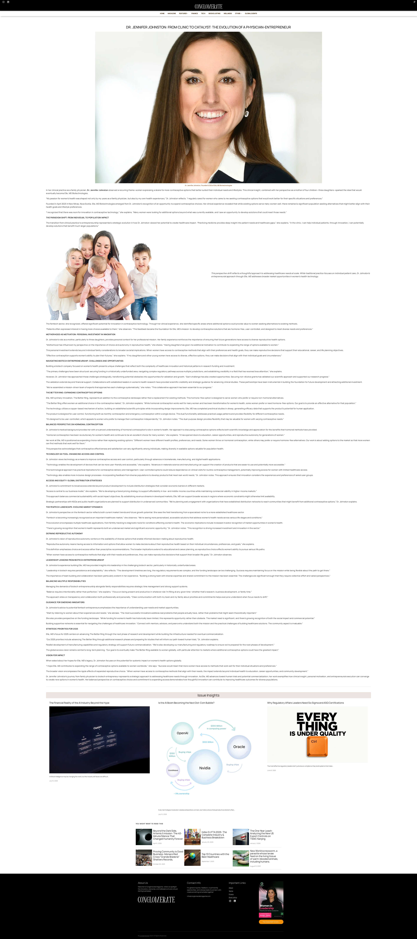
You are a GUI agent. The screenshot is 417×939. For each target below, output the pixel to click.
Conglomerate (144, 936)
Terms (231, 891)
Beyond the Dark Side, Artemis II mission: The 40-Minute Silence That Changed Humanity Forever (168, 834)
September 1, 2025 (208, 861)
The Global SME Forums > (271, 922)
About (231, 888)
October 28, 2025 (159, 864)
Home (162, 13)
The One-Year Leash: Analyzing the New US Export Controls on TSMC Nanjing (262, 834)
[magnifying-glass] (414, 2)
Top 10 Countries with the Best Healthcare (215, 855)
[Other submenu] (241, 13)
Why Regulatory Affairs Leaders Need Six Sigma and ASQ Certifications (305, 702)
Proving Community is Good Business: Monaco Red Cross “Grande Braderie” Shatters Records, (168, 855)
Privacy (231, 894)
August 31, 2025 (255, 866)
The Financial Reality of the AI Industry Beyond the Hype (79, 702)
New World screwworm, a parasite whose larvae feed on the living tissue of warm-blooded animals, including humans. (264, 856)
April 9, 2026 (157, 843)
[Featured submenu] (187, 13)
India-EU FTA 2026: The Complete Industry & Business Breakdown (214, 835)
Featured (183, 13)
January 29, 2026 (207, 842)
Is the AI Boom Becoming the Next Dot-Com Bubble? (186, 702)
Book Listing (233, 897)
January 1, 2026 (255, 843)
